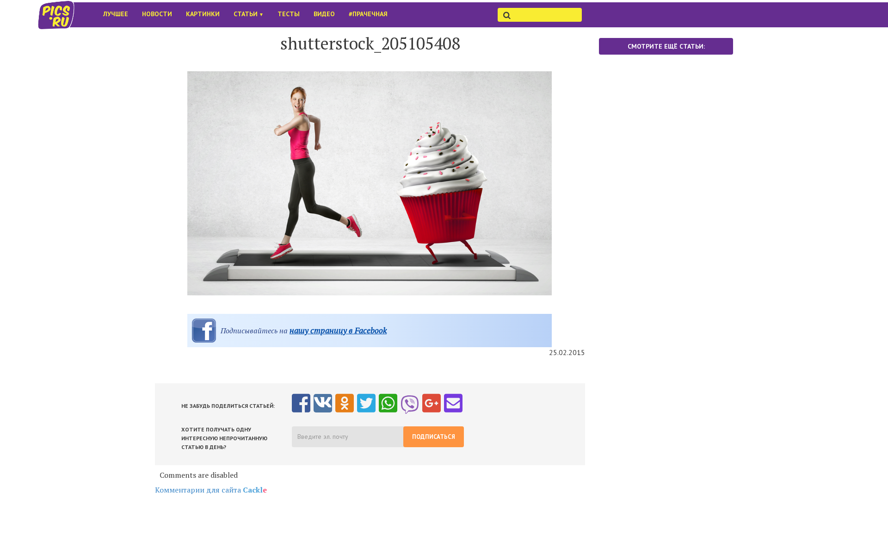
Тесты (289, 14)
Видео (324, 14)
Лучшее (115, 14)
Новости (157, 14)
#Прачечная (368, 14)
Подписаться (433, 437)
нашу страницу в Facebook (338, 330)
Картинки (203, 14)
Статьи (249, 14)
